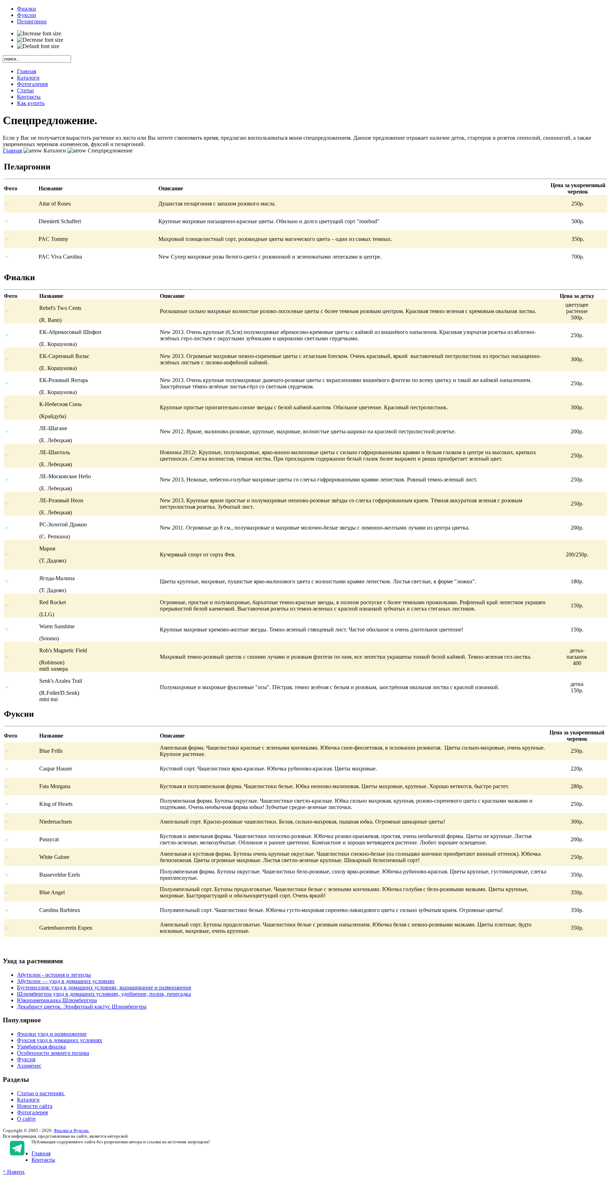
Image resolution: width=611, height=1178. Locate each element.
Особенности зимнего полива (53, 1053)
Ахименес (29, 1066)
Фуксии (26, 15)
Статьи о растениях (41, 1093)
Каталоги (28, 1100)
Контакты (43, 1160)
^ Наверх (14, 1172)
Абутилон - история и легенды (54, 975)
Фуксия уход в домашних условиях (59, 1040)
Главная (12, 151)
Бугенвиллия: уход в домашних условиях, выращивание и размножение (104, 987)
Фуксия (26, 1059)
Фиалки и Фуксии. (71, 1130)
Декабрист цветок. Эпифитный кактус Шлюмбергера (81, 1007)
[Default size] (38, 46)
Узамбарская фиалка (41, 1047)
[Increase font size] (39, 33)
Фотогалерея (32, 1112)
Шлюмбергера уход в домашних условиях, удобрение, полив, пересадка (104, 994)
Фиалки (26, 9)
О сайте (26, 1119)
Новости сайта (34, 1106)
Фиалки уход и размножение (52, 1034)
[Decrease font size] (40, 40)
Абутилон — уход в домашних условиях (66, 981)
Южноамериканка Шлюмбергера (57, 1000)
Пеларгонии (32, 21)
